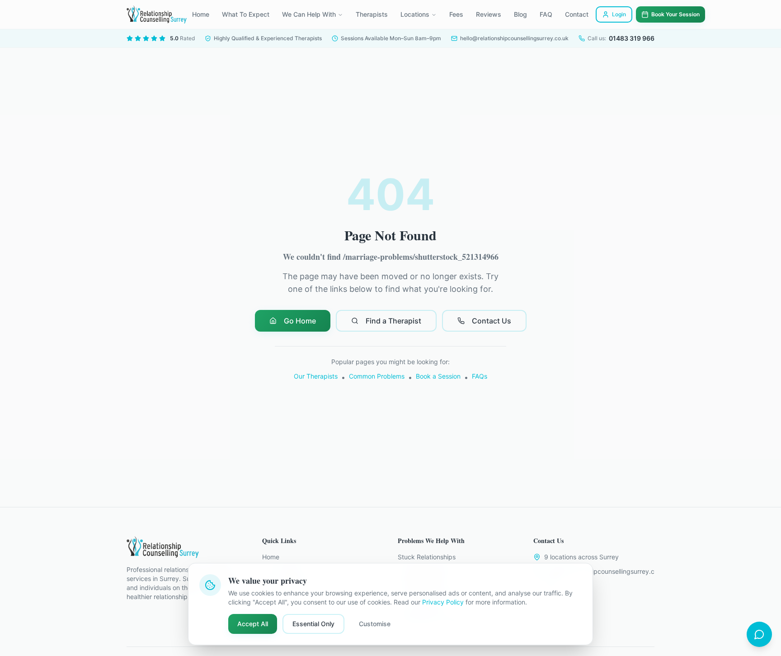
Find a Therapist (393, 320)
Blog (520, 14)
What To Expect (245, 14)
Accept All (252, 624)
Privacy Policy (443, 602)
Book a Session (438, 376)
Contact (576, 14)
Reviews (488, 14)
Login (619, 14)
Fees (456, 14)
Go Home (300, 320)
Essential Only (313, 624)
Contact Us (491, 320)
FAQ (546, 14)
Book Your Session (675, 14)
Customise (374, 624)
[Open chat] (759, 634)
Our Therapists (316, 376)
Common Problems (377, 376)
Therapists (372, 14)
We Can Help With (309, 14)
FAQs (479, 376)
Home (200, 14)
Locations (414, 14)
